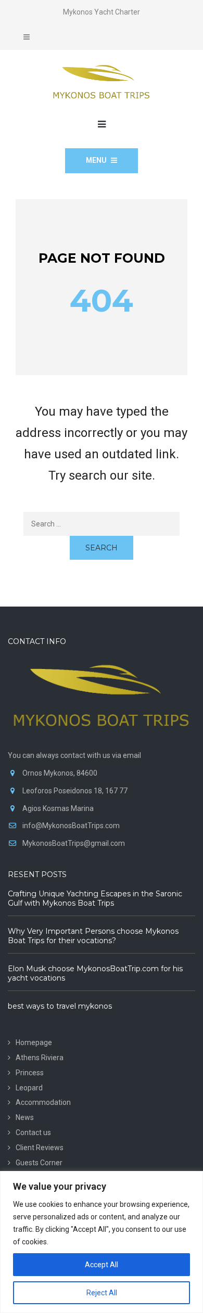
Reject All (101, 1293)
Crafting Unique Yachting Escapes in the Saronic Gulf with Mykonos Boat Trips (95, 898)
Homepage (34, 1042)
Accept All (101, 1264)
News (25, 1117)
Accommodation (43, 1102)
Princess (30, 1073)
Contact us (33, 1132)
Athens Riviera (40, 1057)
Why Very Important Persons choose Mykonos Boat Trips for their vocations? (93, 935)
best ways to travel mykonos (60, 1006)
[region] (101, 1242)
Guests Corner (39, 1162)
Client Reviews (40, 1147)
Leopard (29, 1088)
